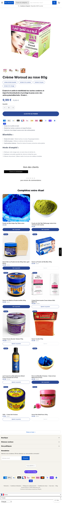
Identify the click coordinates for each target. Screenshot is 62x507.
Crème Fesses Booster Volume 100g (13, 339)
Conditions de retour (42, 486)
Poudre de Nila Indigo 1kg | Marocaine (13, 223)
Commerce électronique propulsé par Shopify (30, 489)
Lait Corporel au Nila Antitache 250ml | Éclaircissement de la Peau (14, 376)
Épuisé (45, 268)
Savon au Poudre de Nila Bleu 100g (42, 262)
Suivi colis (51, 486)
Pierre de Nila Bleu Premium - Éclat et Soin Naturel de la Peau (44, 376)
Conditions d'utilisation (15, 486)
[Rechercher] (54, 3)
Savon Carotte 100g (37, 339)
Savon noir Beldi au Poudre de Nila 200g (14, 300)
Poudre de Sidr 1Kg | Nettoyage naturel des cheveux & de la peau (44, 224)
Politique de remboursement (29, 486)
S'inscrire (25, 458)
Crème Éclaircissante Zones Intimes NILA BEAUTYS (43, 301)
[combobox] (31, 494)
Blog (57, 486)
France (30, 465)
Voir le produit (16, 229)
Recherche (6, 486)
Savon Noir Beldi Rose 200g (40, 414)
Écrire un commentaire (16, 171)
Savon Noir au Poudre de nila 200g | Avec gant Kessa (16, 262)
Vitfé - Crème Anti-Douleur (10, 414)
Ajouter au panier (45, 306)
